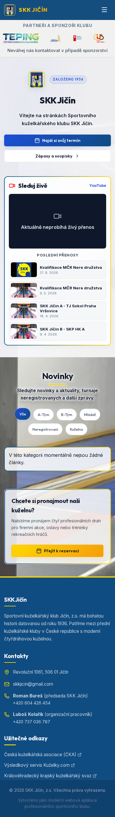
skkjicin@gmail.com (33, 684)
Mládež (90, 414)
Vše (22, 414)
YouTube (97, 185)
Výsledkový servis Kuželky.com (37, 765)
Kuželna (76, 429)
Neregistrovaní (45, 429)
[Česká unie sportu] (89, 38)
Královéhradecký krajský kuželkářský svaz (47, 776)
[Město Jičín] (46, 38)
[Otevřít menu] (104, 10)
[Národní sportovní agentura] (68, 38)
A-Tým (43, 414)
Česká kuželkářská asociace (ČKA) (40, 754)
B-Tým (66, 414)
